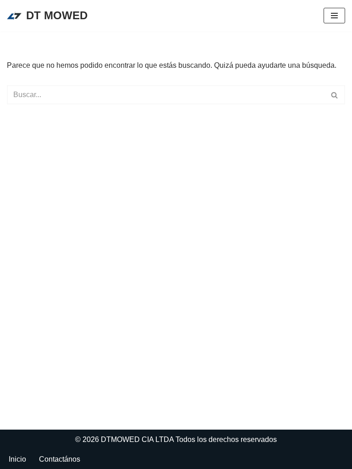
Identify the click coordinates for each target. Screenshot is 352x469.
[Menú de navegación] (334, 15)
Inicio (17, 459)
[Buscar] (334, 94)
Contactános (59, 459)
